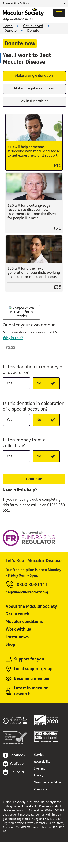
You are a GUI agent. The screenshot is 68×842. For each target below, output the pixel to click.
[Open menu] (59, 13)
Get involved (33, 26)
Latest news (17, 637)
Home (8, 26)
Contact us (41, 789)
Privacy (38, 775)
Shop (10, 644)
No (39, 383)
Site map (39, 768)
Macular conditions (24, 621)
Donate (11, 30)
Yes (9, 383)
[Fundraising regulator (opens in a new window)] (18, 720)
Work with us (18, 629)
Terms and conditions (48, 782)
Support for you (29, 659)
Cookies (39, 754)
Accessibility (42, 761)
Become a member (32, 678)
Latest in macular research (31, 691)
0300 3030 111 (23, 19)
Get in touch (17, 614)
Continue (34, 479)
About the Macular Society (31, 606)
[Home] (23, 15)
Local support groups (34, 668)
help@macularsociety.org (27, 592)
